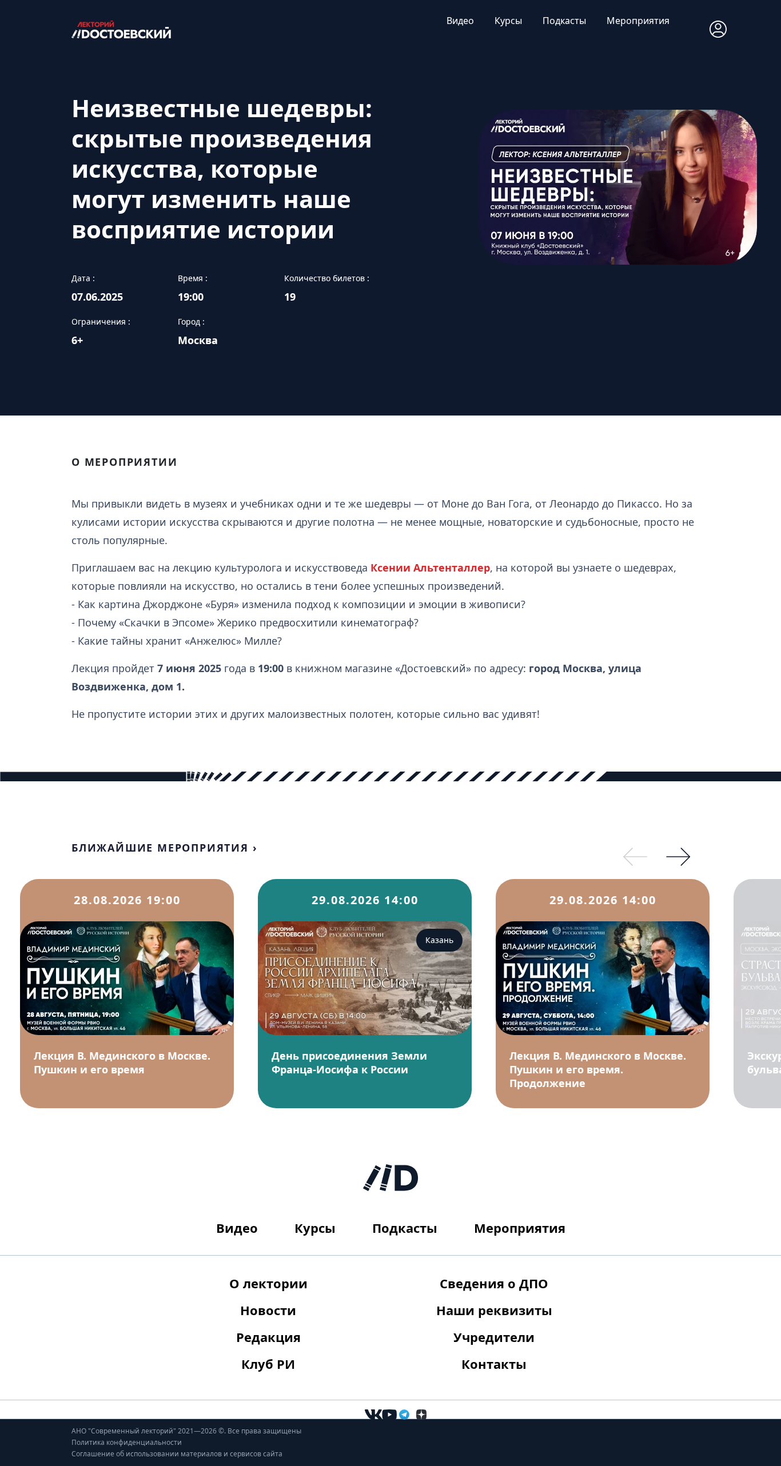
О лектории (268, 1283)
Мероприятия (638, 20)
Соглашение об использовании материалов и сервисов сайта (176, 1454)
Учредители (494, 1336)
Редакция (268, 1336)
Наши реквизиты (494, 1310)
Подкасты (564, 20)
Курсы (508, 20)
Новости (268, 1310)
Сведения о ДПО (494, 1283)
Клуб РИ (268, 1363)
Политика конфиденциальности (126, 1442)
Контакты (494, 1363)
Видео (460, 20)
